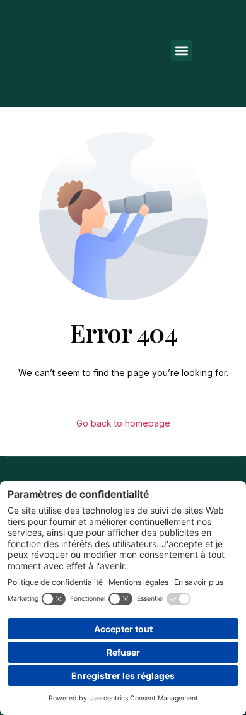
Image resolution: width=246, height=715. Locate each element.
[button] (181, 50)
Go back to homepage (123, 423)
